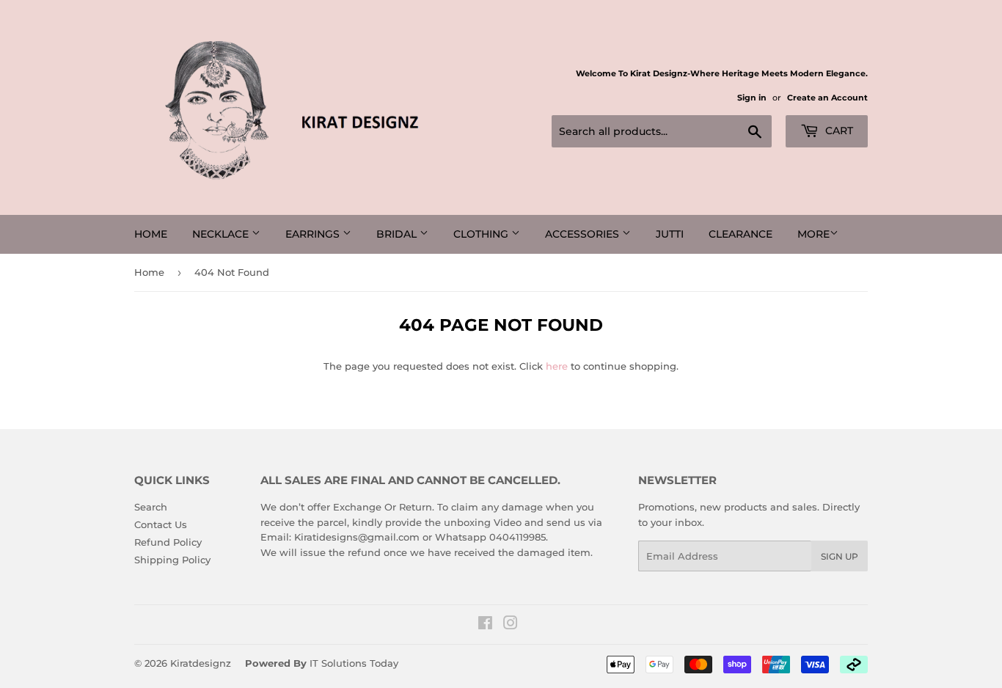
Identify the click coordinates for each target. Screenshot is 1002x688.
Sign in (752, 97)
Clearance (740, 234)
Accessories (583, 234)
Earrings (314, 234)
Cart (837, 130)
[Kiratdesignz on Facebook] (485, 625)
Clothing (482, 234)
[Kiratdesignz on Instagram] (510, 625)
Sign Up (839, 556)
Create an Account (827, 97)
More (813, 234)
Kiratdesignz (200, 663)
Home (150, 234)
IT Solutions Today (354, 663)
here (557, 366)
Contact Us (160, 524)
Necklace (222, 234)
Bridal (398, 234)
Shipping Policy (172, 560)
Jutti (670, 234)
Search (150, 507)
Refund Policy (168, 542)
